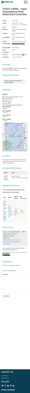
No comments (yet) (17, 57)
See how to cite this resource (19, 41)
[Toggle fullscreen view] (25, 141)
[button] (24, 125)
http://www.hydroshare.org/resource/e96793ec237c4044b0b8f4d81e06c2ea (11, 242)
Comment (5, 274)
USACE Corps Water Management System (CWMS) (13, 81)
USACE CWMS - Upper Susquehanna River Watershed (4, 211)
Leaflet (6, 150)
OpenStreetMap (17, 150)
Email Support (5, 375)
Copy (25, 231)
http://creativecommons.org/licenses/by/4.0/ (14, 252)
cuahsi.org (6, 378)
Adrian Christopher (10, 214)
